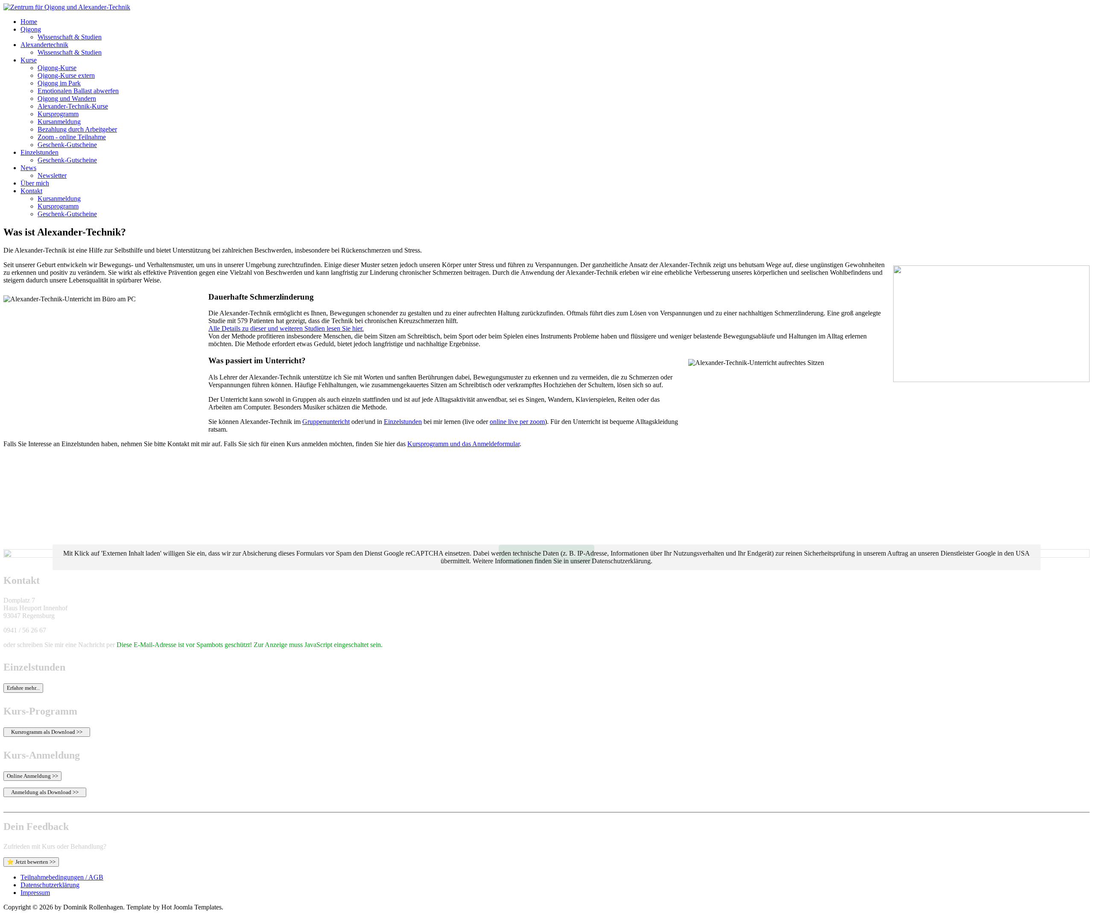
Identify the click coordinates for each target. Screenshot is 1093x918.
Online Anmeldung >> (32, 776)
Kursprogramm (58, 114)
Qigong (30, 29)
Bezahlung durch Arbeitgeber (77, 129)
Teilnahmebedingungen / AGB (61, 877)
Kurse (28, 60)
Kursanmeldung (59, 121)
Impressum (35, 892)
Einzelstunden (39, 152)
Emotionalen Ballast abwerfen (78, 90)
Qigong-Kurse (57, 67)
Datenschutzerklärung (49, 885)
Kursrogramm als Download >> (46, 732)
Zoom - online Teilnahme (72, 137)
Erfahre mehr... (23, 688)
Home (28, 21)
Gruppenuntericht (326, 421)
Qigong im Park (59, 83)
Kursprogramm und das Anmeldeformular (463, 443)
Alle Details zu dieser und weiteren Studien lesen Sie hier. (286, 328)
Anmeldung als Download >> (45, 792)
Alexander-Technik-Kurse (73, 106)
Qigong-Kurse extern (66, 75)
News (28, 167)
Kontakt (31, 190)
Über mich (34, 183)
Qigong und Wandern (67, 98)
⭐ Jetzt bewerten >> (31, 862)
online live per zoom (517, 421)
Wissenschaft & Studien (70, 37)
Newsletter (52, 175)
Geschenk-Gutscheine (67, 144)
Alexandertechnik (44, 44)
